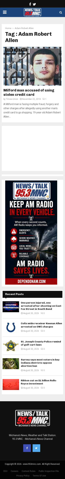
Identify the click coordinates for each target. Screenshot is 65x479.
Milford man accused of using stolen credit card (28, 92)
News (24, 50)
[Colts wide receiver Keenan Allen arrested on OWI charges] (11, 327)
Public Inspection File (49, 471)
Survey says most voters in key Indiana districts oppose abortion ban (40, 362)
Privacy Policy (22, 475)
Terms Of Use (39, 475)
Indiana (9, 50)
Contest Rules (28, 471)
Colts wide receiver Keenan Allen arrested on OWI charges (41, 325)
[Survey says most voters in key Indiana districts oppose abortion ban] (11, 363)
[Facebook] (27, 448)
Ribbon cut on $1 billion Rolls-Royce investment (39, 382)
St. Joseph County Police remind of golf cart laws (41, 343)
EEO (5, 471)
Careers (14, 471)
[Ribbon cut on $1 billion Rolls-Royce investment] (11, 384)
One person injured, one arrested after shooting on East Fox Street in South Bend (41, 305)
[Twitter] (36, 448)
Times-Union (12, 99)
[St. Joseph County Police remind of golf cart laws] (11, 345)
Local (17, 50)
